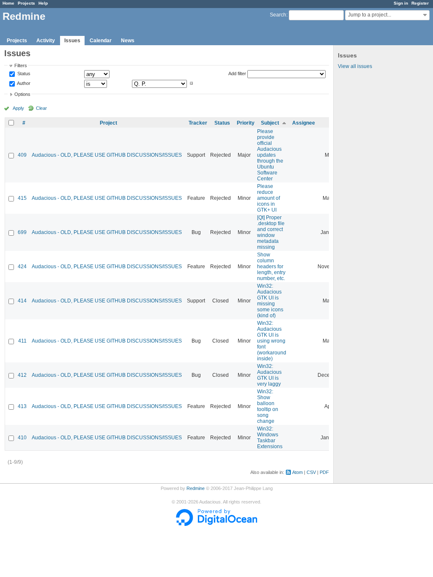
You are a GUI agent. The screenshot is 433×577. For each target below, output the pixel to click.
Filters (20, 65)
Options (22, 94)
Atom (297, 472)
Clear (41, 108)
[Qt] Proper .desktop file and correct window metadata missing (271, 232)
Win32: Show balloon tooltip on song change (267, 406)
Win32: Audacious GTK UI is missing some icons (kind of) (270, 300)
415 (22, 198)
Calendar (101, 41)
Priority (246, 123)
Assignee (303, 123)
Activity (45, 41)
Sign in (401, 3)
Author (23, 83)
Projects (26, 3)
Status (23, 73)
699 (22, 232)
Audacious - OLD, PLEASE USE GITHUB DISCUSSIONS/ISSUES (107, 155)
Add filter (237, 73)
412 (22, 375)
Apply (18, 108)
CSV (311, 472)
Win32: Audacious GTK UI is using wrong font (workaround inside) (271, 341)
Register (420, 3)
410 (22, 438)
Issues (72, 41)
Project (108, 123)
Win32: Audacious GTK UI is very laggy (269, 375)
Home (8, 3)
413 (22, 406)
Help (43, 3)
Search (278, 15)
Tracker (198, 123)
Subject (270, 123)
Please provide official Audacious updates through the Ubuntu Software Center (270, 155)
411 (22, 341)
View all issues (355, 66)
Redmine (195, 488)
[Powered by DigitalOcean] (216, 524)
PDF (324, 472)
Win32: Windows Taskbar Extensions (269, 437)
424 (22, 266)
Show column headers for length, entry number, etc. (271, 266)
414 (22, 301)
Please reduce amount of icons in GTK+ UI (268, 198)
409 (22, 155)
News (127, 41)
